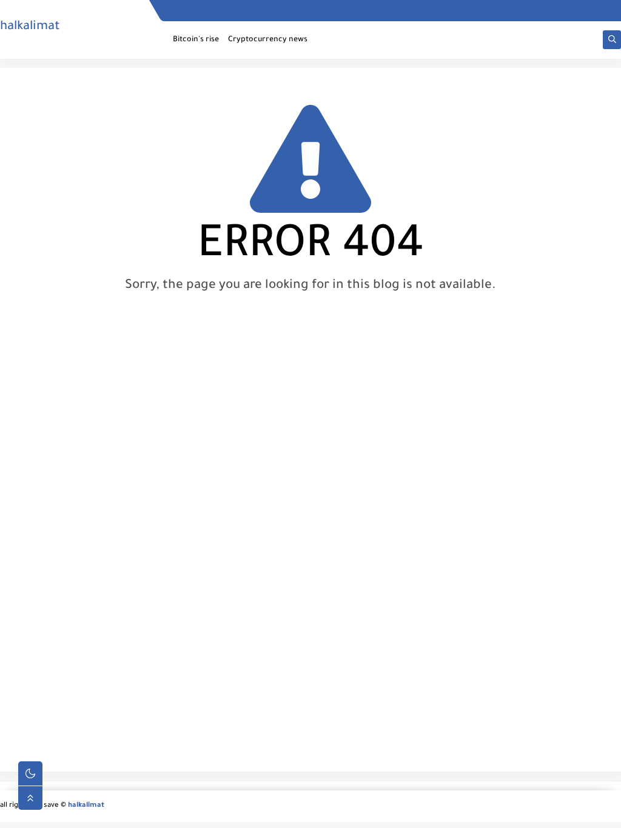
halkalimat (30, 27)
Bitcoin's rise (196, 40)
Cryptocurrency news (267, 40)
